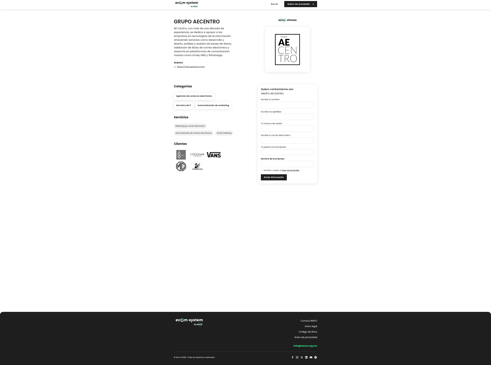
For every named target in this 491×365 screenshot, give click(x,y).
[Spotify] (315, 357)
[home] (186, 4)
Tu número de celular (271, 123)
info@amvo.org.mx (305, 345)
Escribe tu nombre (270, 99)
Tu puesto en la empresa (273, 147)
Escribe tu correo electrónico (275, 135)
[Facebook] (292, 357)
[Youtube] (311, 357)
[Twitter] (301, 357)
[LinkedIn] (306, 357)
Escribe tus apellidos (271, 111)
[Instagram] (297, 357)
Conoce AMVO (309, 320)
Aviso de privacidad (290, 170)
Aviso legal (311, 326)
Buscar (274, 4)
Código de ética (308, 331)
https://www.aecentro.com (191, 66)
